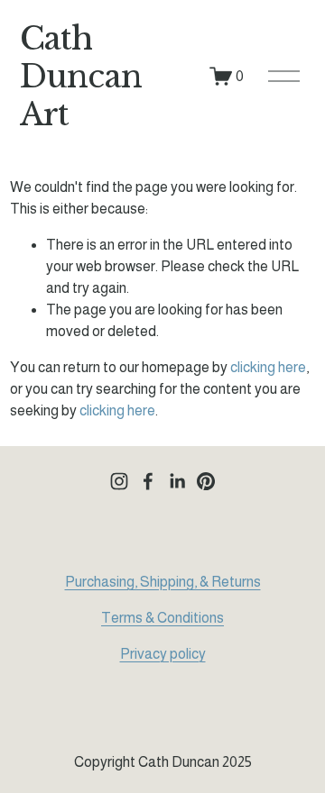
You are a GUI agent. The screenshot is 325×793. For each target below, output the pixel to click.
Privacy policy (163, 653)
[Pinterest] (206, 481)
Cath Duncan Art (81, 76)
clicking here (268, 367)
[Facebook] (148, 481)
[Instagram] (119, 481)
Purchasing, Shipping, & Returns (163, 581)
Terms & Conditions (162, 617)
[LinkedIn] (177, 481)
